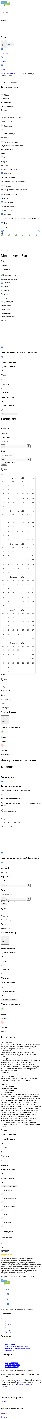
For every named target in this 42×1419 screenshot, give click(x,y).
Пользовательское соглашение (16, 1346)
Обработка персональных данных (18, 1348)
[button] (3, 231)
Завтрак (4, 819)
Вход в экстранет (11, 1363)
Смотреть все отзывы (9, 414)
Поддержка (9, 1324)
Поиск (18, 74)
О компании (10, 1344)
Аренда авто (10, 1330)
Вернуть (4, 1413)
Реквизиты (9, 1350)
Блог (7, 1328)
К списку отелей (9, 74)
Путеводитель (10, 1326)
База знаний (10, 1322)
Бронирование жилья (13, 1332)
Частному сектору (12, 1367)
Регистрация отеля (12, 1365)
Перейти (4, 1402)
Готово (4, 464)
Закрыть (4, 1417)
